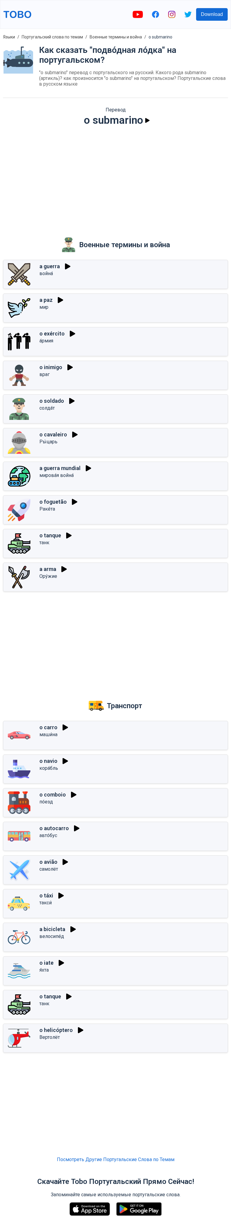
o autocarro (54, 828)
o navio (48, 761)
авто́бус (48, 835)
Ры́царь (48, 442)
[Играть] (147, 120)
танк (44, 542)
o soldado (51, 401)
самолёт (48, 869)
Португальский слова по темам (52, 37)
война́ (46, 273)
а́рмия (46, 341)
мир (43, 307)
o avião (48, 862)
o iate (46, 963)
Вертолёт (49, 1037)
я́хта (44, 970)
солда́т (47, 408)
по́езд (46, 802)
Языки (9, 37)
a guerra (49, 266)
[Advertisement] (115, 177)
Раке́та (47, 509)
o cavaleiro (53, 434)
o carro (48, 727)
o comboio (52, 794)
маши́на (48, 734)
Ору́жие (48, 576)
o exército (52, 333)
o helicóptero (56, 1030)
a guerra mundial (60, 468)
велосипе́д (51, 936)
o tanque (50, 535)
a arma (47, 569)
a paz (46, 300)
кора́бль (48, 768)
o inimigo (50, 367)
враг (44, 374)
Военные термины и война (116, 37)
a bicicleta (52, 929)
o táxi (46, 895)
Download (212, 14)
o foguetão (53, 502)
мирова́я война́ (56, 475)
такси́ (45, 903)
